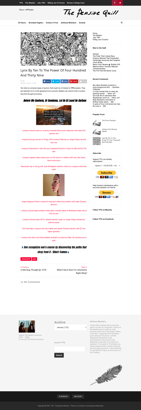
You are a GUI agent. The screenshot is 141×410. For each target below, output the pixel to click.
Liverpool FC (26, 259)
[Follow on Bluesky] (120, 3)
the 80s (95, 334)
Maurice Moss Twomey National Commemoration (105, 68)
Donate (82, 23)
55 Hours (22, 23)
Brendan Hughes (36, 23)
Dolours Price (52, 23)
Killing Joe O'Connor (56, 3)
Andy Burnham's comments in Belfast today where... (104, 101)
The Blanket (30, 3)
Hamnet (96, 54)
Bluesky (108, 210)
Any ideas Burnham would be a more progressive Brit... (104, 86)
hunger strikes (115, 331)
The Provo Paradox (109, 120)
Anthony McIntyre (68, 23)
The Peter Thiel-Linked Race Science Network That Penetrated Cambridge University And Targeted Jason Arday (106, 59)
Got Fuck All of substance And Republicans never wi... (104, 97)
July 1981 (41, 3)
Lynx (34, 259)
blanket (95, 329)
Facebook (109, 219)
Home (95, 33)
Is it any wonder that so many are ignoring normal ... (105, 92)
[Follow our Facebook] (114, 3)
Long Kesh (108, 327)
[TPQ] (83, 17)
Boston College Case (76, 3)
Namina (66, 406)
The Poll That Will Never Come (104, 71)
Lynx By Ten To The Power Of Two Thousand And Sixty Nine (111, 140)
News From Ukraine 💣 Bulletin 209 (106, 64)
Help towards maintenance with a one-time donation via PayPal (105, 186)
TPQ (21, 3)
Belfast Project (101, 350)
